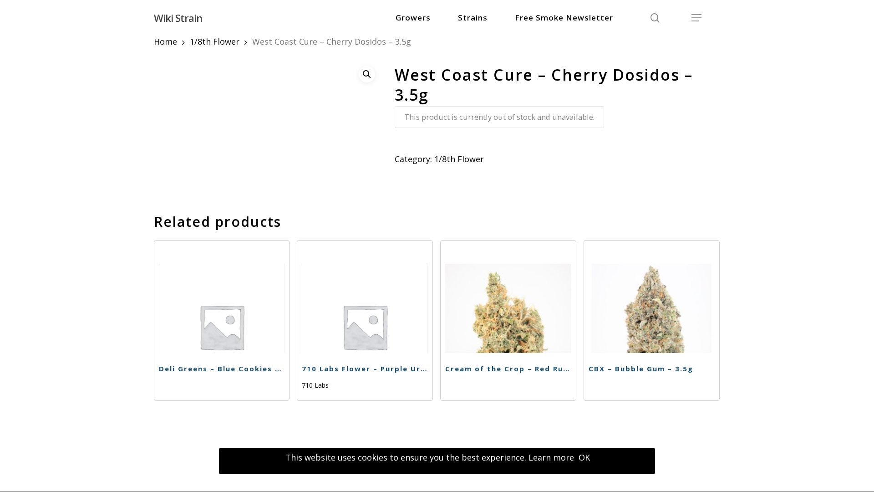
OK (584, 457)
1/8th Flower (214, 41)
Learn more (551, 457)
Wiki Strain (178, 18)
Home (165, 41)
